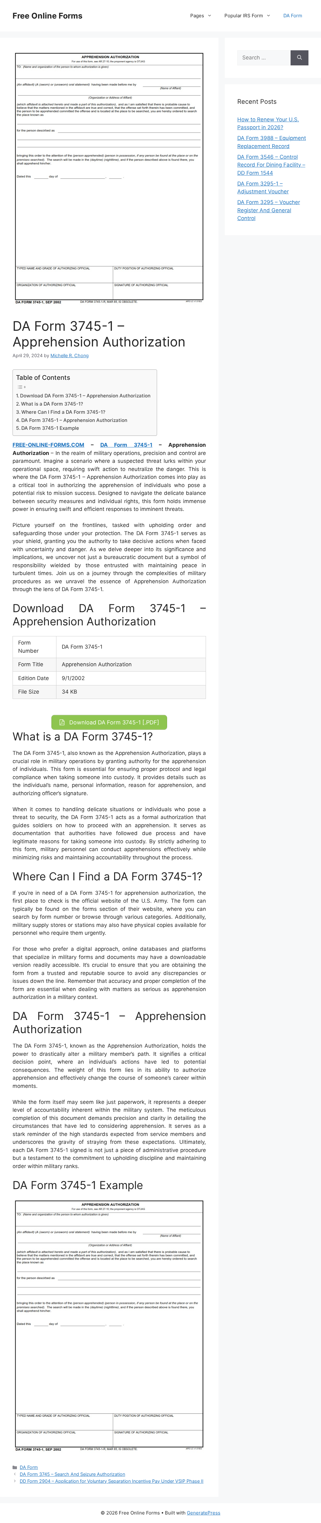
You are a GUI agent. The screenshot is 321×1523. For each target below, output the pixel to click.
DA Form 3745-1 (126, 445)
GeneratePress (203, 1513)
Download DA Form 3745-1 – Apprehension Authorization (85, 396)
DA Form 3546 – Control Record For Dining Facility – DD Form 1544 (271, 165)
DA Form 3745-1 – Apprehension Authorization (74, 420)
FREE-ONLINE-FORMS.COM (48, 445)
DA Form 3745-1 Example (50, 428)
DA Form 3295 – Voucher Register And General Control (268, 210)
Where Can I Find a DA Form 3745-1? (63, 412)
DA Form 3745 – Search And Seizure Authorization (72, 1474)
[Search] (299, 57)
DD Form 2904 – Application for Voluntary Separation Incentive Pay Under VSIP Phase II (111, 1481)
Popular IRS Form (243, 16)
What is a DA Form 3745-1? (52, 404)
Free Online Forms (47, 15)
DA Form (292, 16)
